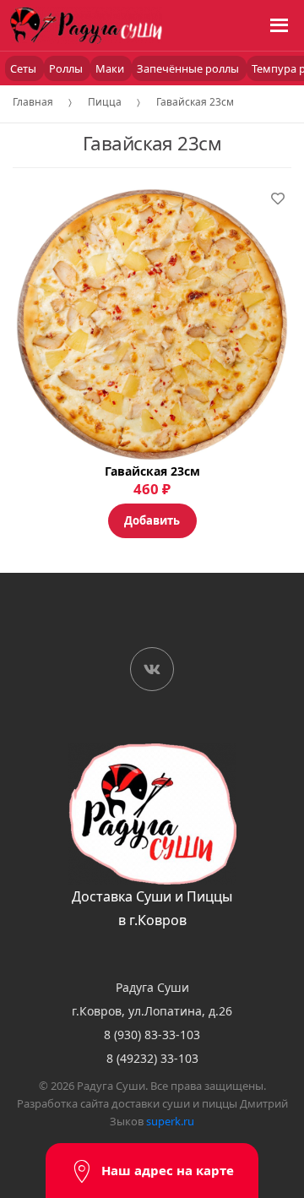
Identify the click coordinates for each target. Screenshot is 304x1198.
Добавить (152, 520)
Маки (111, 68)
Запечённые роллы (189, 68)
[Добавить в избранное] (277, 198)
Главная (33, 102)
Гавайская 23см (195, 102)
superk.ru (170, 1121)
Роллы (67, 68)
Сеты (24, 68)
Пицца (105, 102)
